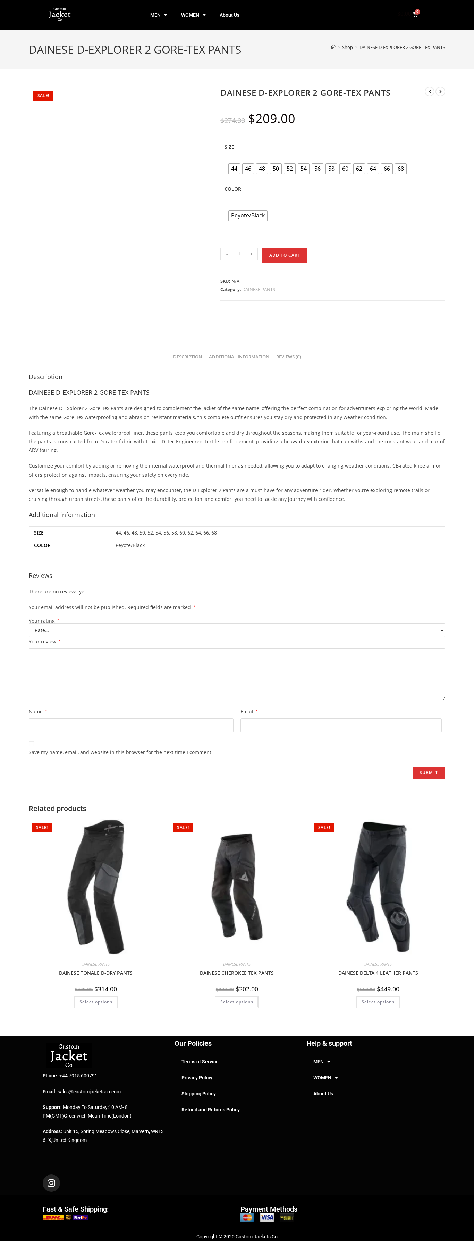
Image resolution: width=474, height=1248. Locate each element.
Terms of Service (200, 1062)
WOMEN (190, 15)
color (233, 189)
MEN (155, 15)
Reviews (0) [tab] (288, 357)
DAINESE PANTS (258, 289)
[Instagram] (51, 1183)
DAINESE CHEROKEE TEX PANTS (237, 972)
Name (38, 711)
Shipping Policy (198, 1093)
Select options (95, 1002)
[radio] (234, 169)
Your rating (44, 620)
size (229, 147)
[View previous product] (429, 91)
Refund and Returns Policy (210, 1109)
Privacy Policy (196, 1077)
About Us (229, 15)
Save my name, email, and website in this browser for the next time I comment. (121, 752)
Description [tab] (187, 357)
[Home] (333, 47)
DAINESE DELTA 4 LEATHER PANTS (378, 972)
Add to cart (285, 255)
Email (249, 711)
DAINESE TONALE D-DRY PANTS (96, 972)
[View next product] (440, 91)
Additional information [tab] (239, 357)
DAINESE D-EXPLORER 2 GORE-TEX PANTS (402, 47)
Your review (45, 641)
